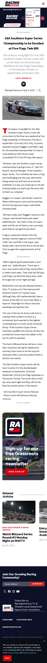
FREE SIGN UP (17, 472)
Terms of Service (29, 653)
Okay (7, 658)
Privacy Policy (13, 653)
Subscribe (7, 619)
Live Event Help (24, 619)
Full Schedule (12, 25)
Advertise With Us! (11, 626)
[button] (42, 18)
